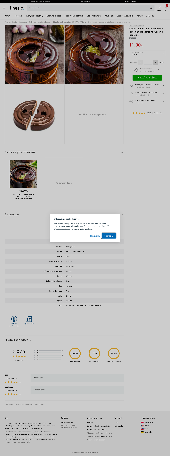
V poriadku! (108, 235)
